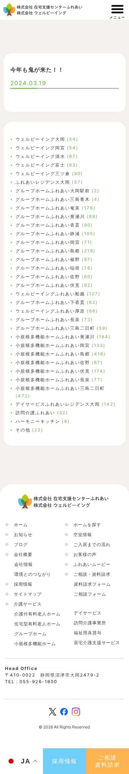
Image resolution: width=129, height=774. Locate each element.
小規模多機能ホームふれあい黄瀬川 (55, 336)
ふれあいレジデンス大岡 (43, 182)
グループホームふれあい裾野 (48, 259)
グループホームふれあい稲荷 (48, 268)
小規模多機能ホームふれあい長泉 (53, 379)
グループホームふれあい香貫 (48, 225)
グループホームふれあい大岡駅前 (53, 190)
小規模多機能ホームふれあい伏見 (53, 371)
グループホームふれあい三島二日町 (55, 328)
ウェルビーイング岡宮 (40, 147)
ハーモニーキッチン (38, 421)
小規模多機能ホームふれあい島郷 (53, 353)
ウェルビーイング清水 (40, 156)
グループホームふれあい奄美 (48, 207)
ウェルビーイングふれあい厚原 (50, 310)
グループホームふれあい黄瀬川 (50, 216)
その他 (23, 429)
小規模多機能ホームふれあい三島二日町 (60, 388)
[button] (18, 554)
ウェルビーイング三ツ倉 (43, 173)
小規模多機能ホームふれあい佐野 (53, 362)
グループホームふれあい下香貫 (50, 302)
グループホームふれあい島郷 (48, 250)
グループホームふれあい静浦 (48, 233)
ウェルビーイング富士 (40, 164)
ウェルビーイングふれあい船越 (50, 293)
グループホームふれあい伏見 (48, 285)
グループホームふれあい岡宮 (48, 242)
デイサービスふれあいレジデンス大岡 (58, 404)
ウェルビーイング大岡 (40, 139)
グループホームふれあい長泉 (48, 319)
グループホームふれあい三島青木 (53, 199)
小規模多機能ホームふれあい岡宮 (53, 345)
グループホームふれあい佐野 (48, 276)
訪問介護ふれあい (35, 412)
